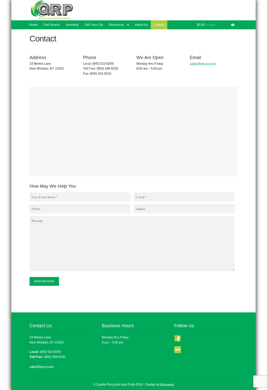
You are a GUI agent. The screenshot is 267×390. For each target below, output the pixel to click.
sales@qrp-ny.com (203, 63)
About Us (141, 24)
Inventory (72, 24)
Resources (116, 24)
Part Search (52, 24)
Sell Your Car (93, 24)
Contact (159, 24)
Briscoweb (167, 384)
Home (33, 24)
